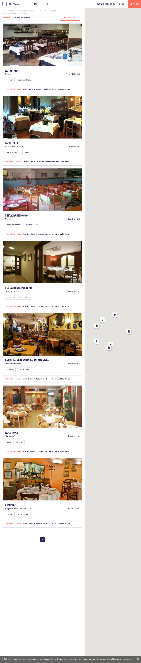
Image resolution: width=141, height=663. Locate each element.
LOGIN (122, 4)
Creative (28, 152)
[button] (109, 348)
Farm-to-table (23, 297)
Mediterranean (13, 152)
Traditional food (24, 80)
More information (124, 659)
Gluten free (22, 514)
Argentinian (23, 370)
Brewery (10, 370)
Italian (9, 442)
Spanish (9, 80)
